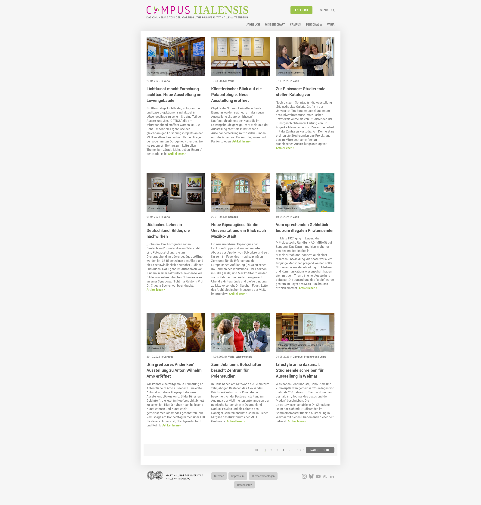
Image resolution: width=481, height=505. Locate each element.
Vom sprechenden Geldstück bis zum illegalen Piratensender (305, 227)
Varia (166, 81)
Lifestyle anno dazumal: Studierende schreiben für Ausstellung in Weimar (300, 370)
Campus (233, 217)
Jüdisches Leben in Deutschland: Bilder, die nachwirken (168, 230)
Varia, (232, 356)
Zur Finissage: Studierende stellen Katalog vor (300, 91)
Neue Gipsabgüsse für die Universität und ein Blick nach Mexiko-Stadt (238, 230)
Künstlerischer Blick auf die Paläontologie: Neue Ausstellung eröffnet (236, 94)
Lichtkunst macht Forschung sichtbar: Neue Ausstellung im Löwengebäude (174, 94)
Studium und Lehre (315, 356)
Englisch (301, 10)
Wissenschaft (244, 356)
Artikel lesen (176, 154)
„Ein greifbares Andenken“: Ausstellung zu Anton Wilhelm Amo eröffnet (174, 370)
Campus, (298, 356)
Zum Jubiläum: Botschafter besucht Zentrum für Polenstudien (236, 370)
